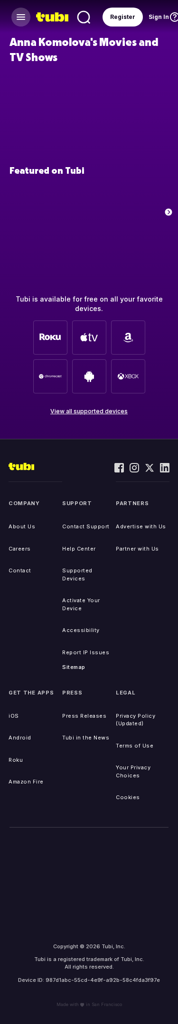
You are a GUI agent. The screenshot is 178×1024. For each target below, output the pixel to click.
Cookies (128, 797)
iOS (14, 715)
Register (122, 16)
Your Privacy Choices (133, 771)
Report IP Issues (85, 652)
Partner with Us (137, 548)
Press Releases (84, 715)
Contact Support (86, 526)
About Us (22, 526)
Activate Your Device (81, 604)
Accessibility (81, 630)
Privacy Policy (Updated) (135, 719)
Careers (20, 548)
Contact (20, 570)
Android (20, 737)
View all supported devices (89, 411)
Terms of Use (134, 745)
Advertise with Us (141, 526)
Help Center (79, 548)
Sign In (159, 16)
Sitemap (73, 667)
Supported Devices (77, 574)
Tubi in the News (85, 737)
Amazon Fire (26, 781)
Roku (16, 760)
